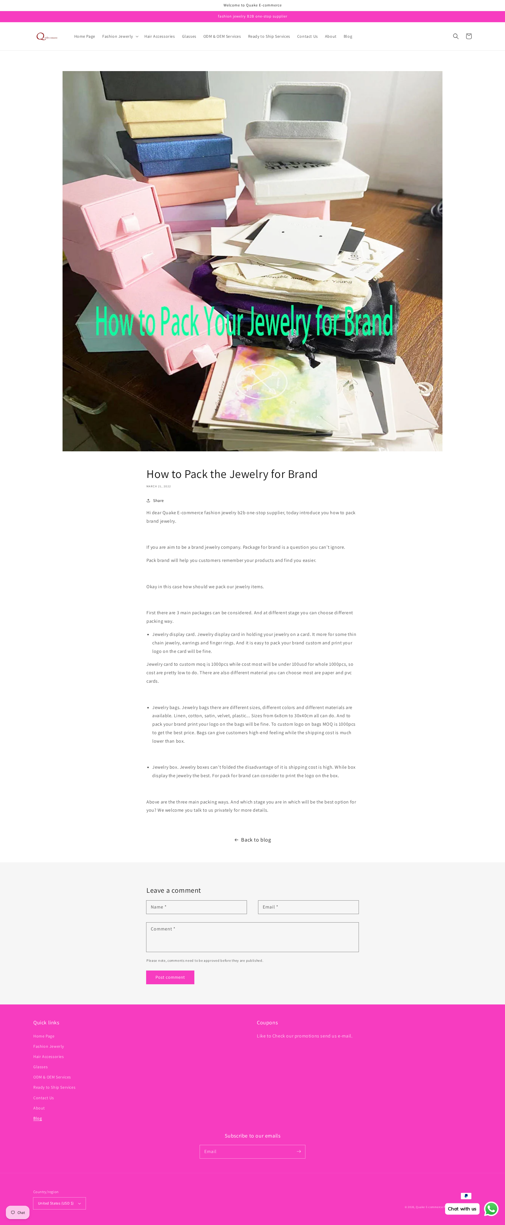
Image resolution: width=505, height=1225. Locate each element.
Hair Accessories (48, 1056)
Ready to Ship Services (54, 1087)
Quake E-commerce (429, 1207)
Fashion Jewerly (48, 1046)
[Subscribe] (298, 1151)
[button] (120, 36)
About (39, 1108)
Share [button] (158, 500)
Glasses (40, 1066)
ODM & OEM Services (52, 1077)
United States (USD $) (56, 1203)
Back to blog (256, 839)
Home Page (43, 1036)
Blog (37, 1118)
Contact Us (43, 1097)
